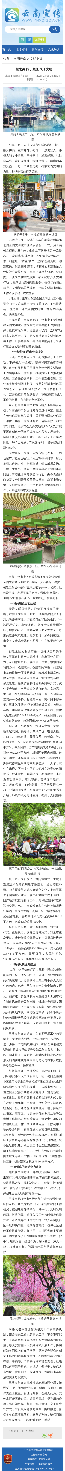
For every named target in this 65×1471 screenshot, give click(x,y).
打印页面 (13, 1430)
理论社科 (21, 49)
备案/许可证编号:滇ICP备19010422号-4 (34, 1468)
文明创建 (36, 58)
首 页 (6, 49)
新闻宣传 (37, 49)
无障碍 (39, 39)
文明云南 (20, 58)
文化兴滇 (53, 49)
